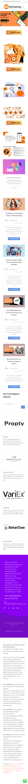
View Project (14, 187)
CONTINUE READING (14, 238)
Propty (5, 437)
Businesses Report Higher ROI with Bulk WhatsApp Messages (14, 262)
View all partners (9, 403)
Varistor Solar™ (8, 472)
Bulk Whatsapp (7, 766)
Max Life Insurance (14, 178)
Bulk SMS (13, 764)
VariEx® (6, 508)
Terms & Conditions (17, 631)
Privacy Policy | (9, 631)
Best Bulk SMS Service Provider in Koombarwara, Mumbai (14, 313)
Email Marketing (19, 768)
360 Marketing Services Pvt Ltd (15, 623)
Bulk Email (20, 764)
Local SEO (6, 770)
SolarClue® (7, 541)
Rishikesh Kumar (14, 220)
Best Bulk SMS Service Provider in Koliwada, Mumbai (14, 361)
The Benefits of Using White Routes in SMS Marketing (14, 214)
